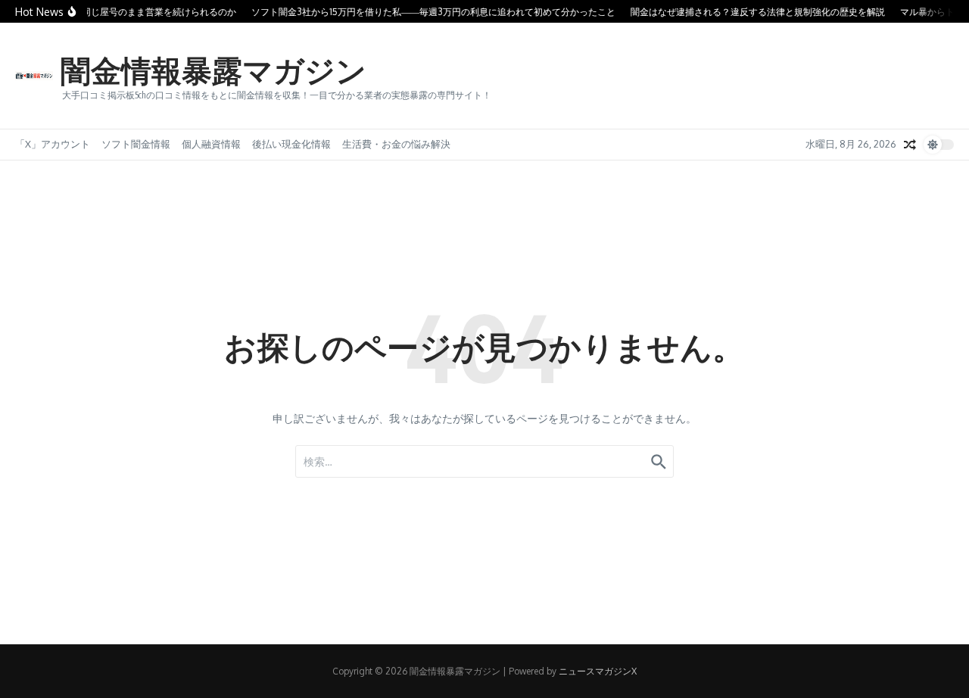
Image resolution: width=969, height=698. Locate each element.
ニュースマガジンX (598, 671)
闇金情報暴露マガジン (213, 70)
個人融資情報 (211, 144)
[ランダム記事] (910, 145)
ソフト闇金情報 (135, 144)
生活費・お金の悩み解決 (396, 144)
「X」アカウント (52, 144)
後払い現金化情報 (291, 144)
